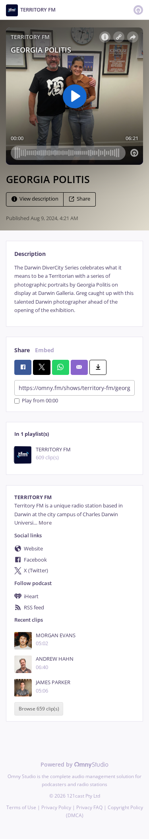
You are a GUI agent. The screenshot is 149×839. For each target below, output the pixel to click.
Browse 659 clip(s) (39, 709)
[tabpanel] (74, 288)
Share (83, 198)
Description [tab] (30, 254)
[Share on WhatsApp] (60, 367)
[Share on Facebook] (22, 367)
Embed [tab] (44, 350)
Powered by (57, 764)
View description (38, 198)
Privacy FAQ (89, 807)
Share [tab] (22, 350)
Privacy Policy (56, 807)
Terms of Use (21, 807)
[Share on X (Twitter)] (41, 367)
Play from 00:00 (40, 401)
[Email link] (79, 367)
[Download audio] (97, 367)
